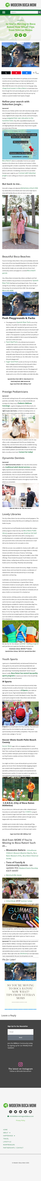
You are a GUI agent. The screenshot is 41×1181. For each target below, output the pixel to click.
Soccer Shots (7, 746)
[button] (3, 12)
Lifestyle (7, 1142)
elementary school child (29, 188)
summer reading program (29, 644)
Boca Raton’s (7, 161)
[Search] (39, 12)
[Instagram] (10, 1111)
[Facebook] (20, 1111)
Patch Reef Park (11, 342)
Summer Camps (26, 901)
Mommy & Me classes (14, 875)
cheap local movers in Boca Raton (14, 88)
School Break (10, 901)
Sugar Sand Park (12, 362)
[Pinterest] (25, 1111)
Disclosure (23, 953)
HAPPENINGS (8, 1136)
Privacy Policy (20, 1120)
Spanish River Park (23, 322)
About (5, 1133)
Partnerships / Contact (13, 1148)
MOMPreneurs (9, 1145)
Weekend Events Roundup (28, 868)
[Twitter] (15, 1111)
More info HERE (7, 290)
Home (5, 1130)
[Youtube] (30, 1111)
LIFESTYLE (20, 20)
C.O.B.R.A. (28, 812)
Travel (6, 1139)
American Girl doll (30, 533)
